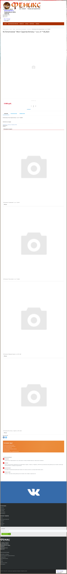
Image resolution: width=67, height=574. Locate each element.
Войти (5, 18)
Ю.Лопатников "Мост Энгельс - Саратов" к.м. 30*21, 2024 (12, 430)
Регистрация (8, 18)
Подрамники (3, 557)
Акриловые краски (4, 558)
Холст (1, 559)
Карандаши (2, 564)
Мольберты (2, 513)
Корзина (5, 19)
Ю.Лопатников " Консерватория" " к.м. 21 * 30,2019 (11, 202)
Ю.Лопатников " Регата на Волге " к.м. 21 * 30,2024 (11, 279)
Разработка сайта (24, 570)
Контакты (2, 523)
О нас (1, 517)
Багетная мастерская (4, 519)
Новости (2, 507)
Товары (1, 524)
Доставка (2, 510)
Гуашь (1, 561)
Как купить (2, 509)
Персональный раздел (4, 552)
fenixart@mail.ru (9, 10)
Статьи (1, 522)
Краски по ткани (3, 562)
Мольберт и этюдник (4, 554)
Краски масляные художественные (7, 555)
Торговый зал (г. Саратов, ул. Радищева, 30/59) (10, 124)
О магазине (2, 512)
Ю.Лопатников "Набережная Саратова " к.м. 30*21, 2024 (12, 354)
